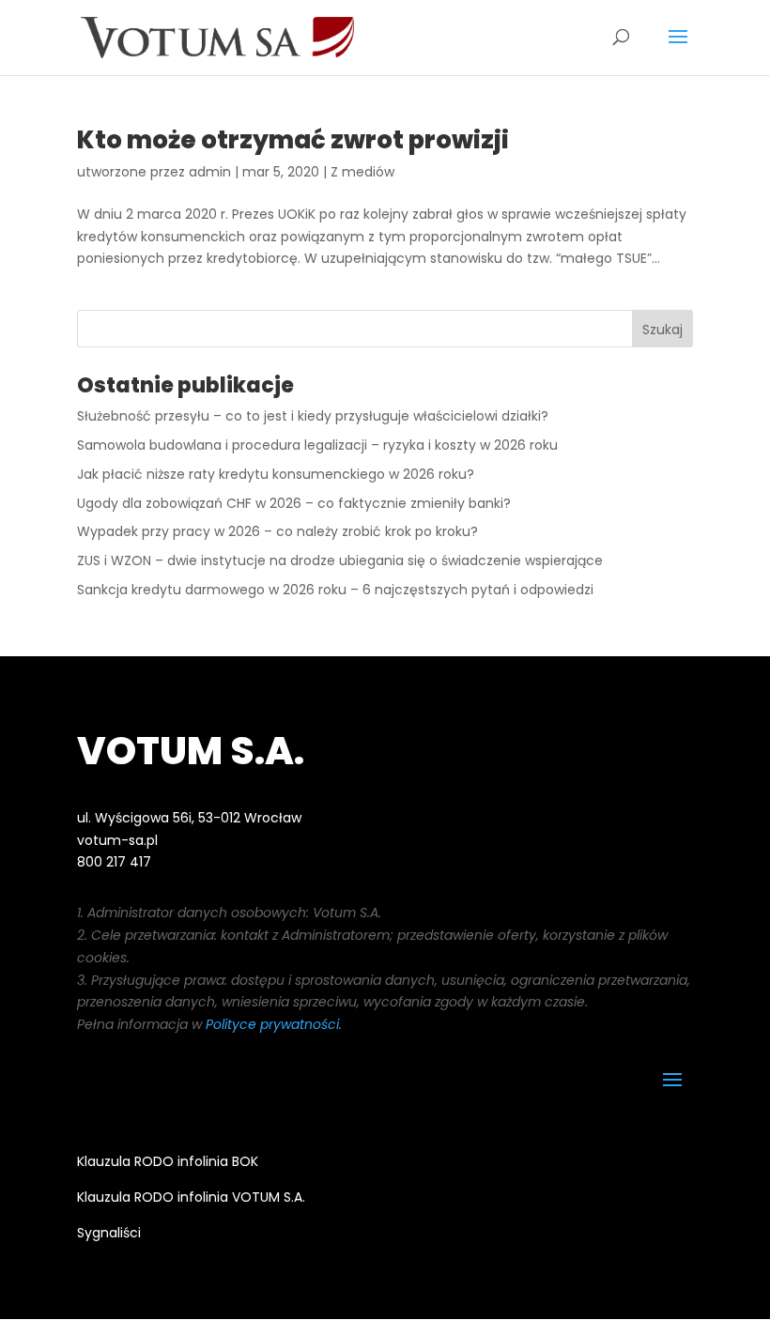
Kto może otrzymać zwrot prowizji (293, 140)
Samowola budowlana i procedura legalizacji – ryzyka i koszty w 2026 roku (317, 445)
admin (210, 171)
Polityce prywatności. (274, 1024)
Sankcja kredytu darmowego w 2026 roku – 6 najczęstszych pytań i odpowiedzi (335, 589)
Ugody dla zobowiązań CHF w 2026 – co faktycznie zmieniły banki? (294, 503)
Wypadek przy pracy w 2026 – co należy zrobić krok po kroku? (277, 531)
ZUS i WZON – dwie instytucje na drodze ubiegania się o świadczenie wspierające (340, 560)
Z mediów (362, 171)
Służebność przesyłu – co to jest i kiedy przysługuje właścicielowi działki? (312, 416)
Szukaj (662, 329)
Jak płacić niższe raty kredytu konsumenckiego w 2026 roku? (275, 474)
